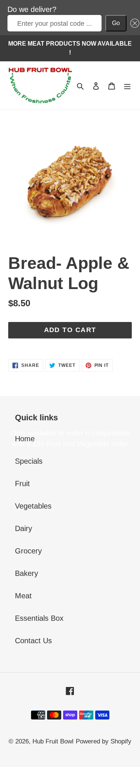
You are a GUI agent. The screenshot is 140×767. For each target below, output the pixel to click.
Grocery (28, 551)
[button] (133, 23)
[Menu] (127, 85)
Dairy (23, 528)
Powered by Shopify (103, 741)
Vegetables (33, 506)
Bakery (26, 573)
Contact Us (33, 640)
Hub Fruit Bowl (53, 741)
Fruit (22, 483)
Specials (29, 461)
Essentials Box (39, 618)
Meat (23, 596)
